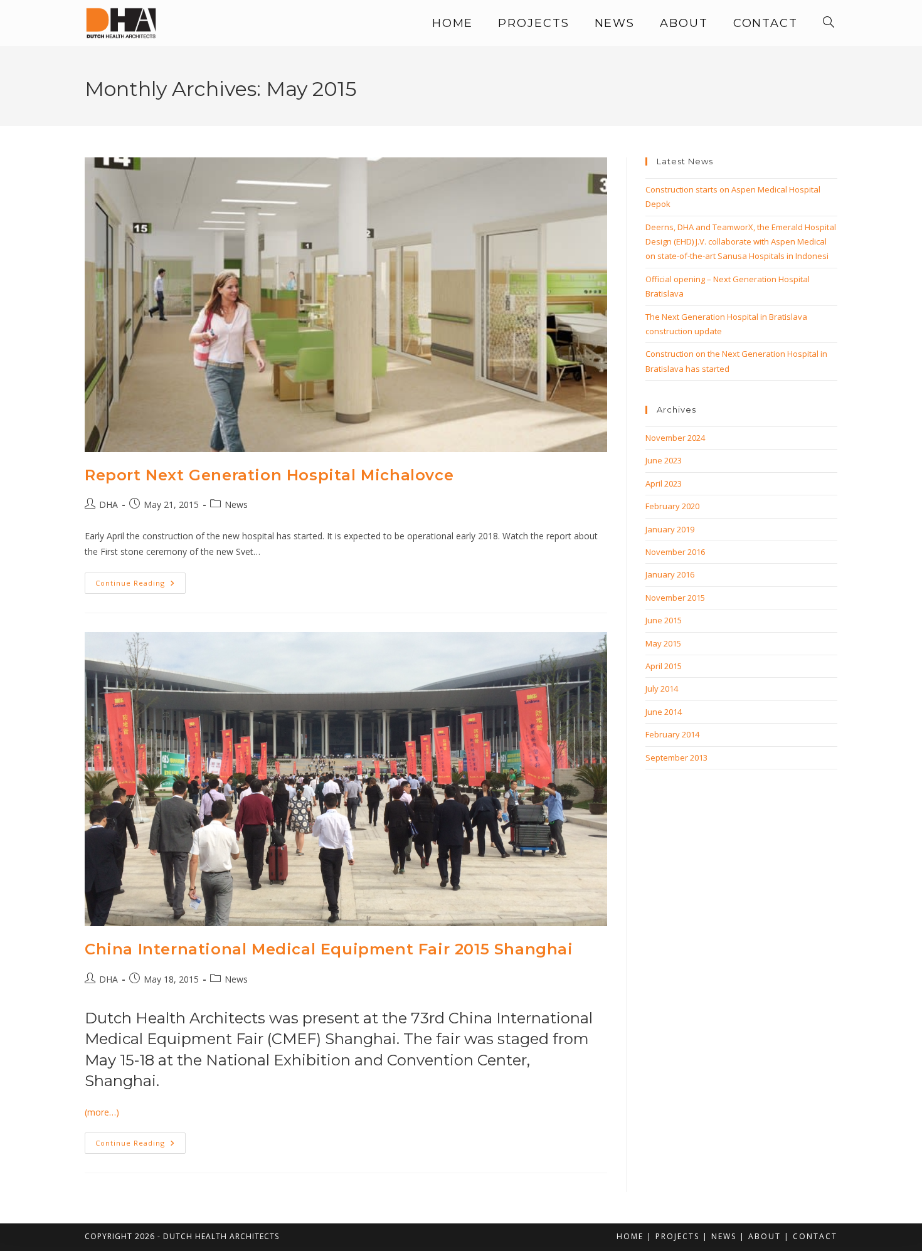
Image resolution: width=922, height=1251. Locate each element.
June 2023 (663, 460)
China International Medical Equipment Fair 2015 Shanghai (329, 949)
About (764, 1236)
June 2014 (663, 711)
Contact (815, 1236)
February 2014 (672, 734)
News (236, 504)
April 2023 (663, 483)
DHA (108, 504)
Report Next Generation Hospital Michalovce (269, 475)
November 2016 (675, 551)
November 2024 (675, 437)
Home (630, 1236)
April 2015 (663, 666)
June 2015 (663, 620)
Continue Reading (140, 585)
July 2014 (661, 688)
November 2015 (675, 597)
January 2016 (669, 574)
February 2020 (672, 506)
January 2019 (669, 529)
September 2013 (676, 757)
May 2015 (663, 643)
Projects (677, 1236)
